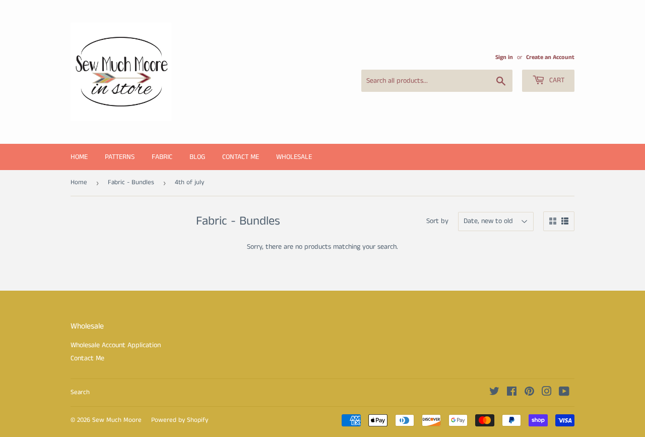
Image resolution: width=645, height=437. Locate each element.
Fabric (162, 157)
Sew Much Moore (117, 420)
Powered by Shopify (179, 420)
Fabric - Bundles (131, 182)
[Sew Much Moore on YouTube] (564, 393)
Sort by (437, 221)
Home (79, 157)
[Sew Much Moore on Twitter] (494, 393)
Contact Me (240, 157)
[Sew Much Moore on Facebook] (511, 393)
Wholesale (294, 157)
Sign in (504, 57)
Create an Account (550, 57)
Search (80, 392)
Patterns (120, 157)
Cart (555, 80)
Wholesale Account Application (116, 345)
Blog (197, 157)
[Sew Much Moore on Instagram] (547, 393)
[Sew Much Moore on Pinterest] (529, 393)
